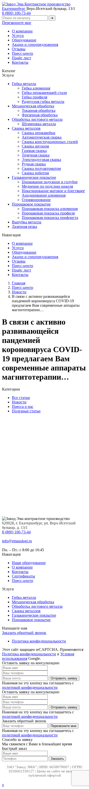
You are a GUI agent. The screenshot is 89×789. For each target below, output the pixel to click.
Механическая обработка (33, 106)
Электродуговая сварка (41, 159)
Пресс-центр (22, 53)
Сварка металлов (26, 128)
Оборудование (24, 40)
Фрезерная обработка (40, 115)
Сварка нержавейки (38, 133)
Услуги (18, 35)
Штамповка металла (39, 124)
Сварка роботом (35, 173)
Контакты (20, 62)
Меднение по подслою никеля (47, 186)
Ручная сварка (34, 164)
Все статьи (21, 397)
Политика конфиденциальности (39, 641)
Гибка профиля (34, 97)
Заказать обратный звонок (24, 633)
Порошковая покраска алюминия (50, 209)
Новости (19, 402)
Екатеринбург (14, 8)
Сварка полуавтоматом (41, 168)
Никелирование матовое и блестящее (53, 191)
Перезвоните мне (16, 23)
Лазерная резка (24, 226)
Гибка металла (24, 84)
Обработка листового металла (37, 119)
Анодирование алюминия (44, 195)
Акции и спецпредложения (35, 44)
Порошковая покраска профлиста (50, 217)
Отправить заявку (64, 678)
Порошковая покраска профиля (48, 213)
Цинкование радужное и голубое (50, 182)
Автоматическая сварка (42, 137)
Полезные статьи (26, 411)
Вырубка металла (26, 222)
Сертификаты (23, 576)
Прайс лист (21, 58)
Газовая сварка (34, 151)
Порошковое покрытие (31, 204)
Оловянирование (36, 200)
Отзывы (18, 49)
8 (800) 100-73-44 (16, 13)
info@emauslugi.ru (17, 541)
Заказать (57, 758)
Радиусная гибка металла (43, 101)
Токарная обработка (38, 110)
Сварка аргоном (35, 146)
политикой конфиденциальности (30, 687)
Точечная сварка (35, 155)
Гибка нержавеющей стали (44, 93)
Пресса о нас (22, 406)
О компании (22, 31)
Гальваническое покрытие (34, 177)
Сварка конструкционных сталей (50, 142)
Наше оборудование (29, 563)
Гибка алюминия (36, 88)
